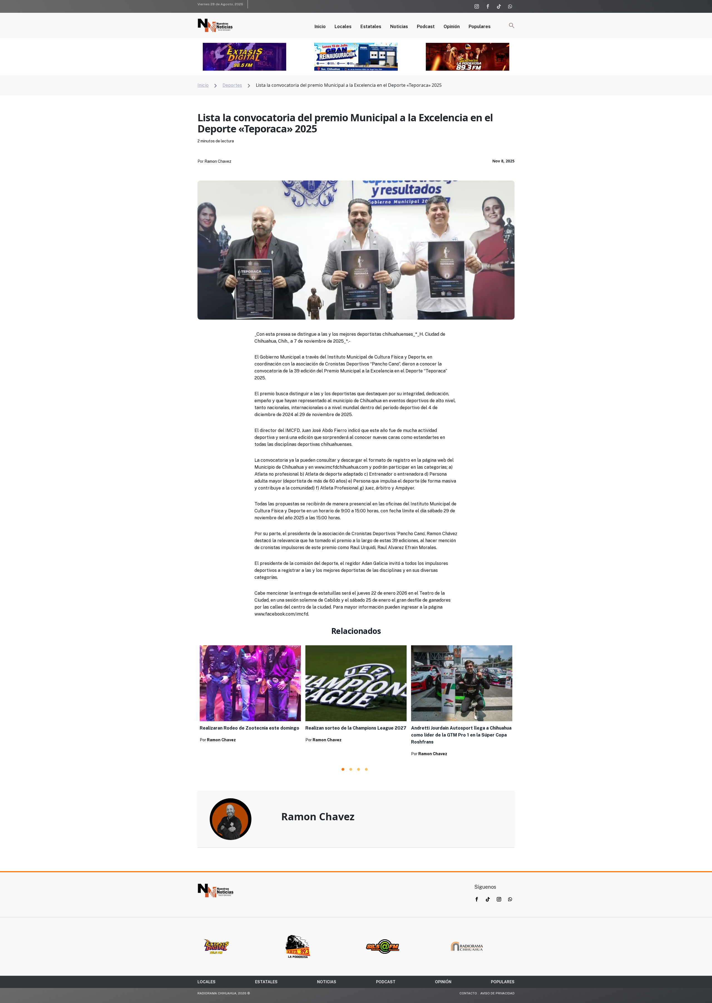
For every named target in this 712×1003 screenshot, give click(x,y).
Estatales (370, 27)
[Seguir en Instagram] (476, 6)
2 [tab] (350, 769)
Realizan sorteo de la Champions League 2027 (355, 728)
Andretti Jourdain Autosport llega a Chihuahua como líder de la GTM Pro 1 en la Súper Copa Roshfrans (461, 735)
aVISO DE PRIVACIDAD (497, 993)
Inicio (320, 27)
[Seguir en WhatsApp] (510, 6)
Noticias (399, 27)
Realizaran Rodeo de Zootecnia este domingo (249, 728)
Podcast (426, 27)
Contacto (468, 993)
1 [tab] (343, 769)
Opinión (452, 27)
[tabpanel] (250, 695)
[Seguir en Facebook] (487, 6)
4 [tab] (366, 769)
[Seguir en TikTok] (499, 6)
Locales (343, 27)
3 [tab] (358, 769)
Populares (480, 27)
